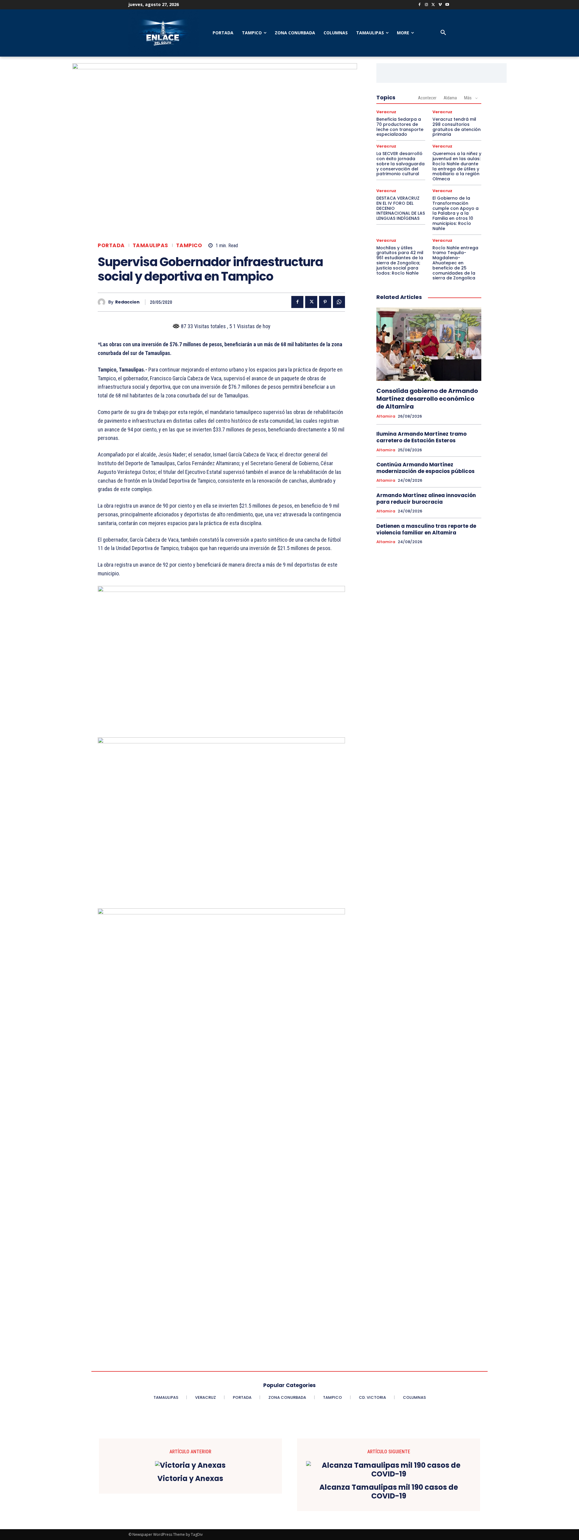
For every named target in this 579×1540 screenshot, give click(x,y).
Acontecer (427, 98)
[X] (433, 5)
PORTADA (111, 245)
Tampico (189, 245)
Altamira (385, 416)
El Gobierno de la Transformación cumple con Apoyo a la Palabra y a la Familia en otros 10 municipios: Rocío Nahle (455, 213)
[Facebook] (419, 5)
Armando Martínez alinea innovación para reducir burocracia (426, 499)
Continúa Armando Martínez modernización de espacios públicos (425, 468)
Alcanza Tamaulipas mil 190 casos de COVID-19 (388, 1492)
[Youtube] (447, 5)
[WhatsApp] (339, 302)
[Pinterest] (325, 302)
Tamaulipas (150, 245)
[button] (443, 33)
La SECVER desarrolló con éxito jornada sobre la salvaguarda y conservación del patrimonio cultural (400, 164)
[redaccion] (103, 302)
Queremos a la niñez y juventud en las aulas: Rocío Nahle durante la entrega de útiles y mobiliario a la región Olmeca (456, 166)
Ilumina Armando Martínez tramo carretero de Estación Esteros (421, 437)
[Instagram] (426, 5)
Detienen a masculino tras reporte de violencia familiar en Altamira (426, 529)
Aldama (450, 98)
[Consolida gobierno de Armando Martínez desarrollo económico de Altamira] (428, 344)
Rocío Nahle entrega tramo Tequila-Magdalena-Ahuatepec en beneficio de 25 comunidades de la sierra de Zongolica (455, 263)
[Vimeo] (440, 5)
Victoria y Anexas (190, 1478)
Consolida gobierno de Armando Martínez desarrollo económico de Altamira (427, 399)
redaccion (127, 302)
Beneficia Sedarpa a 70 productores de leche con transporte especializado (399, 126)
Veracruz (386, 112)
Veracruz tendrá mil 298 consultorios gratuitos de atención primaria (456, 126)
